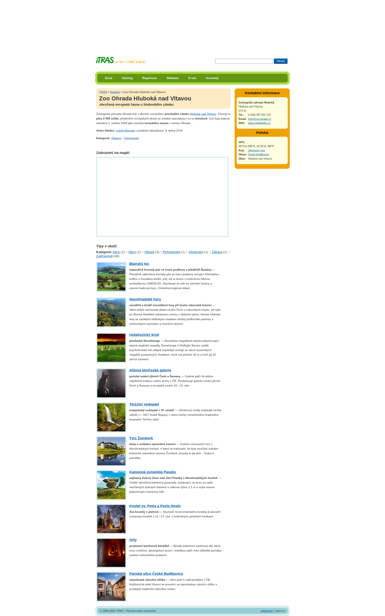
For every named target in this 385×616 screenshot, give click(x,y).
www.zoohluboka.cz (259, 122)
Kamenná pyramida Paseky (152, 472)
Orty (133, 540)
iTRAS (103, 92)
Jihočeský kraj (256, 150)
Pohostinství (171, 252)
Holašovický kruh (144, 335)
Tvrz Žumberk (141, 438)
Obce (132, 252)
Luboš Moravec (125, 130)
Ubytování (196, 252)
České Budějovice (258, 154)
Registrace (149, 78)
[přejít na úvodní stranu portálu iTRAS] (120, 60)
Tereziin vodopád (144, 404)
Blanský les (139, 264)
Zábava (116, 138)
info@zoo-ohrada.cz (259, 118)
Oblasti (149, 252)
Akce (116, 252)
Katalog (127, 78)
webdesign (267, 610)
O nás (192, 78)
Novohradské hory (145, 299)
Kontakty (212, 78)
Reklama (172, 78)
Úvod (108, 78)
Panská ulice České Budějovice (156, 574)
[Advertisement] (192, 25)
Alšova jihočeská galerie (150, 370)
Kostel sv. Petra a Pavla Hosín (155, 506)
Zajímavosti (131, 138)
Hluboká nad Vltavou (203, 113)
